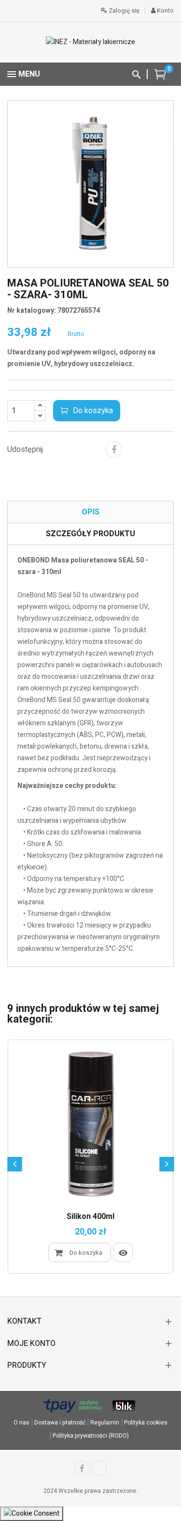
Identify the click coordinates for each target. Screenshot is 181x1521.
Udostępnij (114, 449)
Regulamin (104, 1422)
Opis (90, 512)
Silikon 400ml (90, 1217)
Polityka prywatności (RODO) (91, 1435)
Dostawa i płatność (59, 1422)
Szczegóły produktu (90, 534)
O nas (21, 1422)
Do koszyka (93, 410)
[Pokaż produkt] (123, 1252)
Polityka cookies (145, 1422)
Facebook (82, 1468)
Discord (99, 1468)
